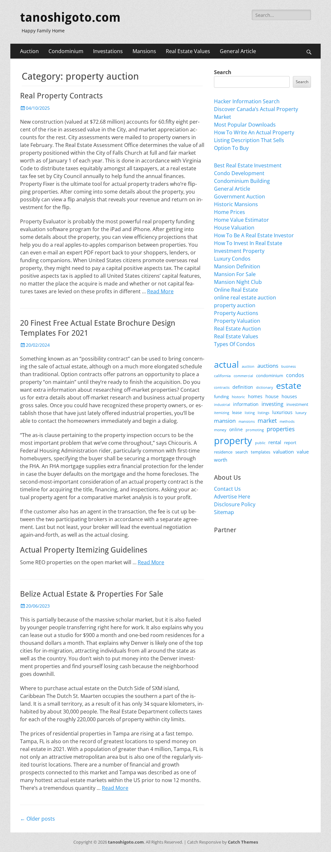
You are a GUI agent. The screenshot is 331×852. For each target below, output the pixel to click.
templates (260, 452)
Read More (160, 291)
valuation (283, 451)
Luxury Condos (232, 258)
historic (238, 396)
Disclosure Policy (234, 504)
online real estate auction (245, 297)
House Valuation (234, 227)
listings (263, 412)
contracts (222, 387)
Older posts (37, 818)
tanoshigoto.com (70, 17)
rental (274, 442)
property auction (234, 305)
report (290, 442)
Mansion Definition (237, 266)
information (246, 404)
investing (272, 404)
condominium (269, 375)
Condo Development (239, 173)
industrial (222, 404)
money (220, 429)
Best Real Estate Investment (248, 165)
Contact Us (227, 488)
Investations (108, 51)
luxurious (282, 412)
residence (223, 452)
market (267, 420)
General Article (238, 51)
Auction (29, 51)
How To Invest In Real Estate (248, 243)
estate (288, 385)
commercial (243, 375)
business (288, 366)
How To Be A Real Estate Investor (254, 235)
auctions (267, 365)
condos (295, 375)
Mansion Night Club (238, 282)
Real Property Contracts (61, 95)
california (222, 375)
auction (248, 366)
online (236, 429)
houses (289, 396)
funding (221, 396)
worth (220, 459)
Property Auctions (236, 313)
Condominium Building (242, 181)
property (233, 440)
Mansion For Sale (235, 274)
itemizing (221, 412)
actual (226, 364)
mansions (247, 421)
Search (222, 72)
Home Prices (229, 212)
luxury (300, 412)
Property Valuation (237, 320)
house (272, 396)
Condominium (65, 51)
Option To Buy (231, 147)
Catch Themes (243, 842)
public (260, 442)
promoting (255, 430)
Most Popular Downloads (245, 124)
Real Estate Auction (237, 328)
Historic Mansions (236, 204)
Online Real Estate (236, 289)
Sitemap (224, 512)
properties (281, 429)
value (303, 451)
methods (287, 421)
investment (297, 404)
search (241, 452)
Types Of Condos (234, 344)
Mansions (144, 51)
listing (250, 412)
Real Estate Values (188, 51)
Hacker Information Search (247, 101)
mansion (225, 420)
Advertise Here (232, 496)
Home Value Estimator (241, 219)
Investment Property (239, 250)
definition (242, 387)
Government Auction (239, 196)
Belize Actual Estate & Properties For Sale (91, 594)
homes (255, 396)
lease (237, 412)
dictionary (264, 387)
